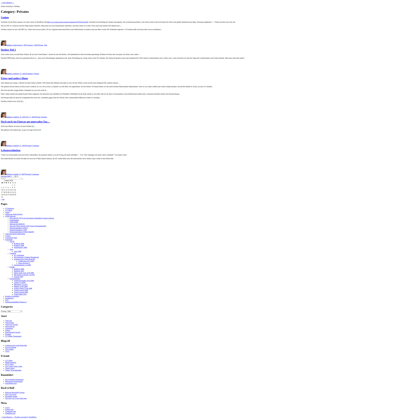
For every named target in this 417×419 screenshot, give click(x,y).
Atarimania (9, 328)
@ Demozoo (9, 208)
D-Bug (7, 330)
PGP (6, 300)
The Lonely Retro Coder (13, 366)
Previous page (6, 176)
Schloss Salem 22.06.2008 (23, 288)
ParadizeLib (9, 298)
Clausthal (13, 253)
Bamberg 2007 (19, 271)
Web (45, 45)
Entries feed (9, 409)
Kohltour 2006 (19, 243)
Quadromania (14, 220)
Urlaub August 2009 (21, 292)
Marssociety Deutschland (13, 381)
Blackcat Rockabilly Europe (15, 392)
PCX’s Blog (9, 364)
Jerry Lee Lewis (10, 394)
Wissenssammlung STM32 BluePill (22, 232)
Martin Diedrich (10, 362)
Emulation (29, 74)
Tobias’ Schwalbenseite (13, 370)
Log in (7, 407)
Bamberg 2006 (19, 269)
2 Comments (34, 174)
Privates (40, 45)
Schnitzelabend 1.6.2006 (22, 265)
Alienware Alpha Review (14, 214)
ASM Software (10, 216)
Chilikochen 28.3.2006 (26, 261)
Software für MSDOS (17, 224)
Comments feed (10, 411)
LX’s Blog (8, 360)
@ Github (8, 210)
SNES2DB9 (14, 222)
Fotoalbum (9, 240)
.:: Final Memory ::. (7, 3)
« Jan (2, 199)
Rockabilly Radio (11, 396)
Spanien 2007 (18, 277)
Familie (12, 267)
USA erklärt (9, 349)
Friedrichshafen (15, 279)
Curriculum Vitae (11, 238)
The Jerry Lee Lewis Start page (16, 398)
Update (5, 17)
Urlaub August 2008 (21, 290)
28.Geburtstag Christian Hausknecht (26, 257)
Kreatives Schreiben (12, 296)
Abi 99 (12, 242)
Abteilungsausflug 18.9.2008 (24, 281)
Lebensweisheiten (10, 150)
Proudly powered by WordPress (25, 417)
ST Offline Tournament (13, 336)
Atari (11, 249)
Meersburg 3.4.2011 (21, 284)
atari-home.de (10, 326)
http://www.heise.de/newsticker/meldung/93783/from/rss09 (67, 22)
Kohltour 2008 (19, 245)
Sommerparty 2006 (20, 247)
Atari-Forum (9, 322)
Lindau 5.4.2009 (19, 282)
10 (15, 176)
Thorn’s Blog (9, 368)
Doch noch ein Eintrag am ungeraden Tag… (25, 121)
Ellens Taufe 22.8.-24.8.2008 (24, 273)
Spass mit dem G (24, 263)
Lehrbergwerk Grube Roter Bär (16, 345)
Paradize (8, 334)
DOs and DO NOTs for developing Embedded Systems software (32, 218)
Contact (8, 236)
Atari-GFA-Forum (11, 324)
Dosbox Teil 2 (8, 49)
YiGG (7, 351)
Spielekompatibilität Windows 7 (16, 302)
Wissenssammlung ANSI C (19, 228)
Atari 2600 (17, 251)
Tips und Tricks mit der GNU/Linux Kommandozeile (28, 226)
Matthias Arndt (11, 45)
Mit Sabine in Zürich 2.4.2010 (24, 275)
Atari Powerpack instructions (15, 234)
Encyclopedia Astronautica (14, 379)
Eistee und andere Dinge (14, 78)
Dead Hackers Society (13, 332)
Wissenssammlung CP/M (18, 230)
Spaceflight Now (11, 383)
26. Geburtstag (19, 255)
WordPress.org (10, 413)
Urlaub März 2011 (20, 294)
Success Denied (10, 347)
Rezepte (44, 117)
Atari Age (8, 321)
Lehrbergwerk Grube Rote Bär (24, 259)
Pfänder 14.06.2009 (20, 286)
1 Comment (35, 146)
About (7, 212)
